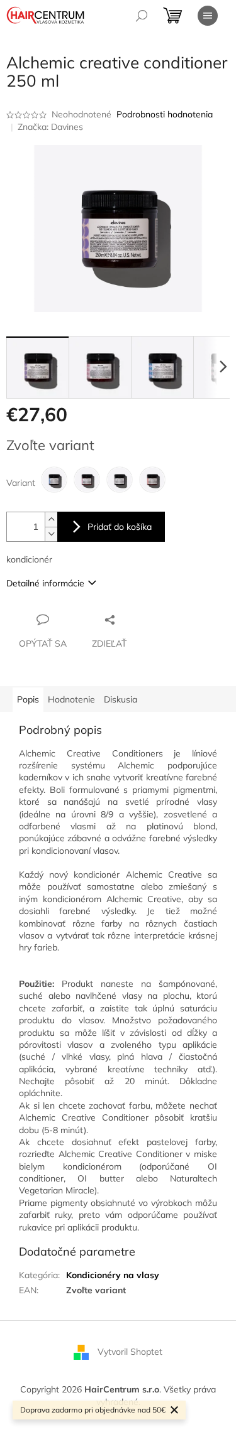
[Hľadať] (141, 15)
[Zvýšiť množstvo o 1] (51, 519)
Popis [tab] (28, 699)
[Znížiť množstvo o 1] (51, 534)
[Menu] (207, 15)
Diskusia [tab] (120, 699)
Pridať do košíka (119, 526)
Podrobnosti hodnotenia (164, 114)
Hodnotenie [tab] (71, 699)
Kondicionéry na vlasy (112, 1275)
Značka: (50, 126)
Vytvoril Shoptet (130, 1351)
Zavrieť (142, 619)
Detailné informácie (45, 583)
